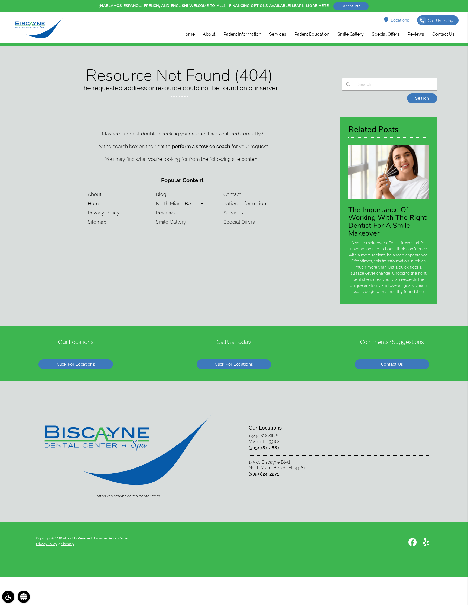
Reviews (165, 213)
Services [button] (277, 34)
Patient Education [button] (311, 34)
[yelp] (426, 543)
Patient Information (244, 203)
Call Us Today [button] (440, 20)
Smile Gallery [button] (350, 34)
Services (233, 213)
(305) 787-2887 (264, 447)
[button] (8, 597)
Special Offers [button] (385, 34)
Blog (161, 194)
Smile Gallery (171, 222)
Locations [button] (400, 20)
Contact (232, 194)
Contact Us (392, 364)
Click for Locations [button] (76, 364)
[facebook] (412, 543)
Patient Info (351, 6)
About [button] (209, 34)
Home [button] (188, 34)
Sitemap (97, 222)
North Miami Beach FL (181, 203)
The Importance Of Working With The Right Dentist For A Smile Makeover (387, 221)
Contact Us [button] (443, 34)
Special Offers (239, 222)
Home (95, 203)
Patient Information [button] (242, 34)
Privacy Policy (103, 213)
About (95, 194)
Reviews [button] (416, 34)
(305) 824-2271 (264, 474)
